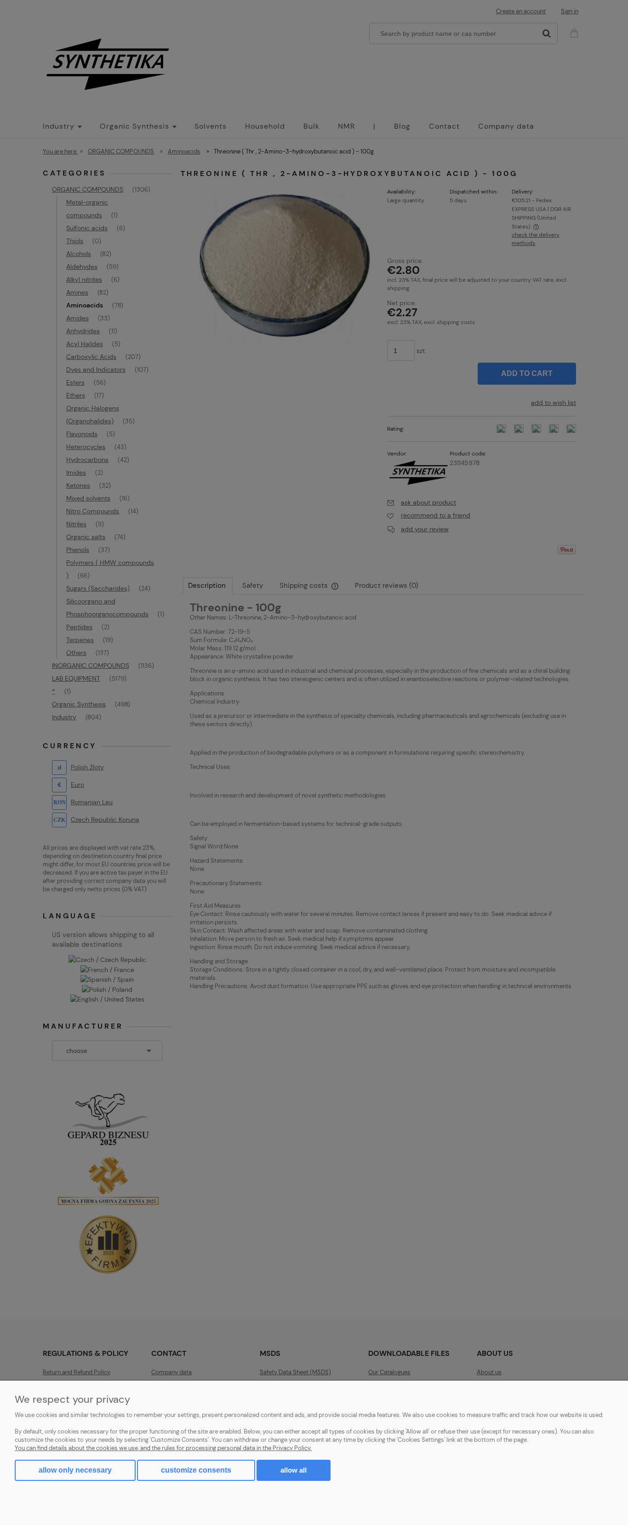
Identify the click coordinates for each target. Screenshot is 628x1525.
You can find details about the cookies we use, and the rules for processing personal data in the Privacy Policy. (163, 1448)
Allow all (293, 1470)
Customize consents (196, 1470)
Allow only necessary (75, 1470)
